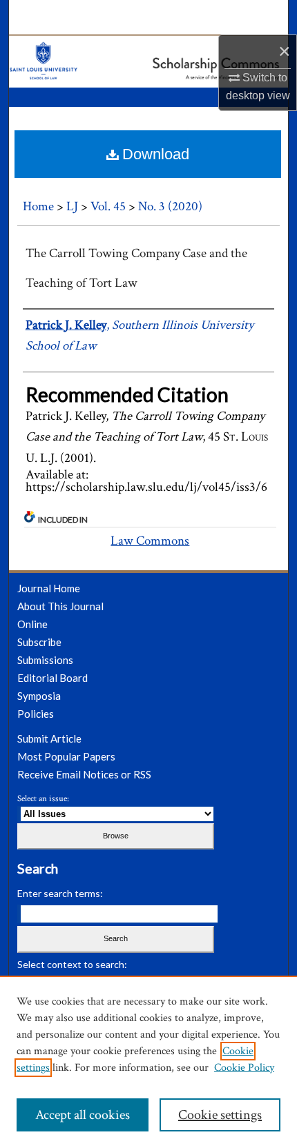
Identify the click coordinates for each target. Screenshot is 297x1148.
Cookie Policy (244, 1067)
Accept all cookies (82, 1115)
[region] (148, 1062)
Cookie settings (220, 1115)
